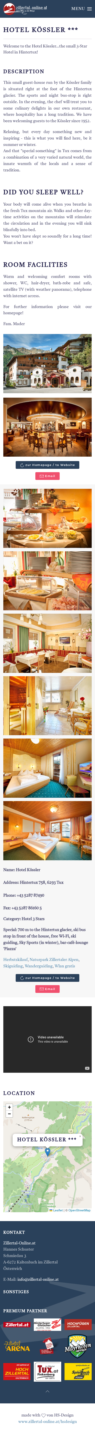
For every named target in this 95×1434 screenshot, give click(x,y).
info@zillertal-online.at (38, 1280)
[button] (81, 9)
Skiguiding (13, 966)
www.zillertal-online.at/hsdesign (47, 1422)
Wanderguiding (39, 966)
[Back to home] (25, 9)
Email (50, 476)
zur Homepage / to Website (50, 465)
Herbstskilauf (15, 960)
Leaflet (57, 1210)
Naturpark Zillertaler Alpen (54, 960)
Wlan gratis (65, 966)
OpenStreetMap (79, 1210)
